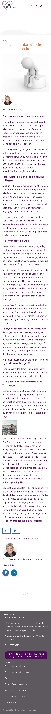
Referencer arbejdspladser (19, 672)
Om (7, 678)
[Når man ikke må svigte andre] (25, 72)
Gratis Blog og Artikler (17, 684)
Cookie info (11, 702)
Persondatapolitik (15, 696)
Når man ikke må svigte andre (25, 46)
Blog (4, 40)
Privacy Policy (31, 710)
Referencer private (15, 666)
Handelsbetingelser (16, 690)
